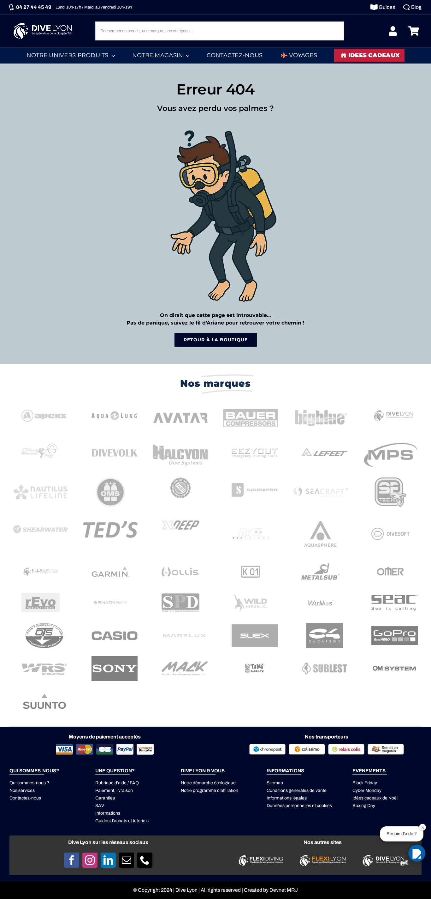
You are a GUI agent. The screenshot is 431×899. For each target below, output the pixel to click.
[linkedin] (108, 860)
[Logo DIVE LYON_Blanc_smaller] (44, 22)
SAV (99, 805)
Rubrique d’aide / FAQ (117, 783)
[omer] (390, 563)
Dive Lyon (186, 890)
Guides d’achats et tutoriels (122, 820)
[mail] (126, 860)
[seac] (394, 592)
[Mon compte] (392, 31)
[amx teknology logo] (251, 517)
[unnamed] (40, 595)
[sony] (115, 658)
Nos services (22, 790)
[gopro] (394, 625)
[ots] (44, 625)
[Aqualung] (115, 405)
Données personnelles (289, 805)
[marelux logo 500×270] (185, 625)
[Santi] (181, 480)
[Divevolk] (115, 443)
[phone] (144, 860)
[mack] (185, 658)
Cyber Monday (366, 790)
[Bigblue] (320, 405)
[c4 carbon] (324, 625)
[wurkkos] (320, 595)
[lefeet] (324, 443)
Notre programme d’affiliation (209, 790)
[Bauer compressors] (250, 405)
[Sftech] (390, 480)
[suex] (255, 625)
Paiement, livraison (114, 790)
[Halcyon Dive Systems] (180, 443)
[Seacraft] (320, 480)
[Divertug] (40, 443)
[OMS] (110, 480)
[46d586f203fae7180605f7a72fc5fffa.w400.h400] (320, 517)
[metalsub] (320, 563)
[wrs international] (44, 658)
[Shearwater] (40, 517)
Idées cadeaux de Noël (375, 798)
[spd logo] (181, 595)
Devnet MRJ (283, 890)
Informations (107, 813)
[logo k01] (251, 567)
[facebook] (71, 860)
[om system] (394, 658)
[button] (417, 853)
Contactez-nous (25, 798)
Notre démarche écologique (208, 783)
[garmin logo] (111, 563)
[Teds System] (110, 517)
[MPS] (390, 443)
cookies (324, 805)
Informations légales (287, 798)
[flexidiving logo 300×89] (40, 568)
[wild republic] (251, 595)
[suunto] (44, 691)
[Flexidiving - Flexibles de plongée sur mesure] (261, 857)
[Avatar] (180, 405)
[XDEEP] (181, 517)
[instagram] (89, 860)
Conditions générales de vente (297, 790)
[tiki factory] (255, 658)
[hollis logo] (181, 569)
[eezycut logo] (255, 443)
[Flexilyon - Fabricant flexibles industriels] (322, 858)
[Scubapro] (255, 480)
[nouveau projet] (115, 625)
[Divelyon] (394, 405)
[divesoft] (390, 526)
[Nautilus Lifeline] (40, 480)
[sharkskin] (111, 595)
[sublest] (324, 658)
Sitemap (275, 783)
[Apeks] (44, 405)
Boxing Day (363, 805)
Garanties (105, 798)
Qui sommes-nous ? (29, 783)
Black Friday (364, 783)
